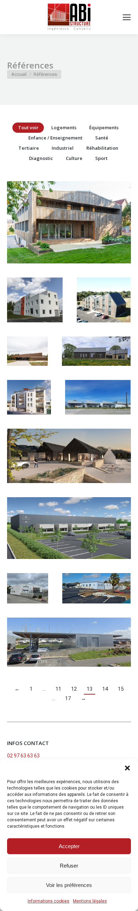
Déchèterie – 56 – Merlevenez (96, 599)
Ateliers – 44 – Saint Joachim (98, 408)
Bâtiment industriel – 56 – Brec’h (69, 539)
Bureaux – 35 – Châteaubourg (69, 234)
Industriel (63, 148)
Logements (63, 127)
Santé (101, 138)
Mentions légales (90, 901)
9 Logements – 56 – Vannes (33, 408)
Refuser (69, 866)
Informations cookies (48, 901)
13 (89, 689)
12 (74, 689)
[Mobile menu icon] (126, 17)
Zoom (59, 215)
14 (105, 689)
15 (120, 689)
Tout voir (28, 127)
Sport (101, 158)
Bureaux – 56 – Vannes (103, 311)
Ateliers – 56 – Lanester (30, 599)
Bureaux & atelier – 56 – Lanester (35, 311)
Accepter (69, 846)
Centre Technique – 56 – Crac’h (69, 467)
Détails (78, 215)
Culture (74, 158)
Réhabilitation (102, 148)
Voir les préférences (69, 885)
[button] (127, 768)
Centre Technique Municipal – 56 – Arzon (69, 653)
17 (68, 698)
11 (58, 689)
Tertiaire (28, 148)
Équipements (104, 127)
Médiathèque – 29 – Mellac (96, 362)
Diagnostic (41, 158)
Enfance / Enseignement (55, 138)
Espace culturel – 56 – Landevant (32, 362)
